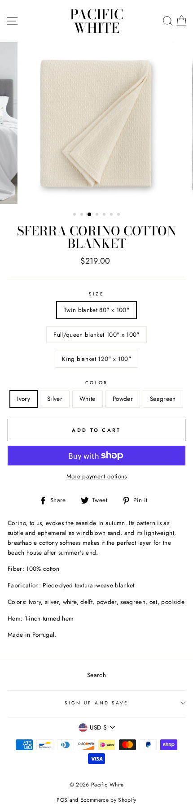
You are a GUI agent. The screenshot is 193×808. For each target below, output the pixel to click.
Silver (54, 398)
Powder (123, 398)
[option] (96, 123)
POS (62, 800)
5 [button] (105, 215)
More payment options (96, 476)
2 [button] (82, 215)
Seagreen (163, 398)
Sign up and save (96, 702)
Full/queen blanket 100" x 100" (96, 334)
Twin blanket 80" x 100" (96, 309)
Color (96, 382)
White (87, 398)
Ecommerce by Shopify (108, 800)
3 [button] (90, 215)
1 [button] (75, 215)
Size (96, 294)
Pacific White (96, 21)
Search (96, 674)
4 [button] (98, 215)
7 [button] (119, 215)
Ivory (23, 398)
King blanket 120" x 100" (96, 358)
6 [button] (112, 215)
